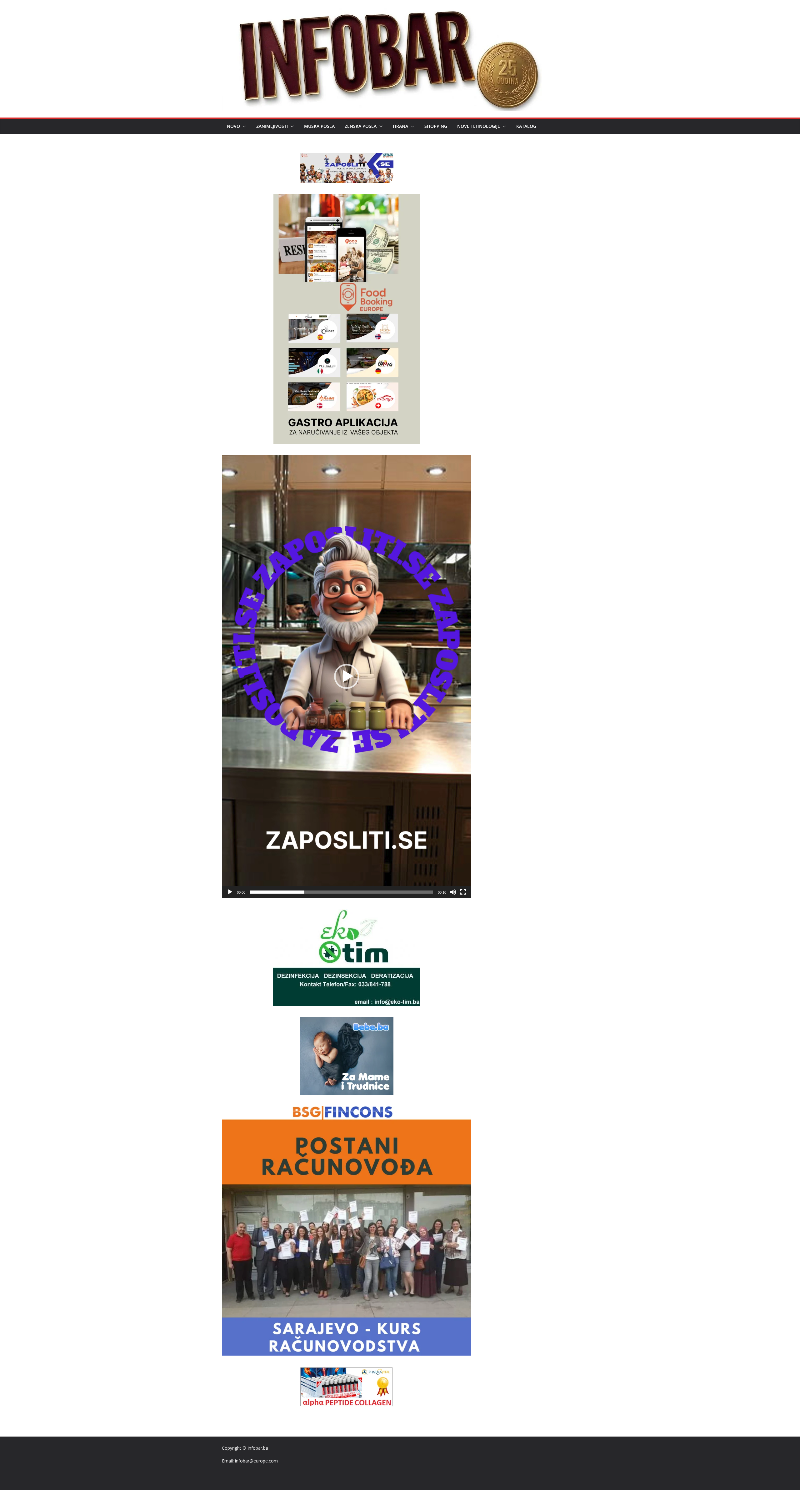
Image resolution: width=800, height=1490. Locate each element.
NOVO (233, 126)
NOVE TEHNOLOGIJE (478, 126)
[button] (243, 126)
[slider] (341, 892)
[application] (346, 676)
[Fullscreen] (463, 892)
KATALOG (526, 126)
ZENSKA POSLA (361, 126)
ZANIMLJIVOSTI (272, 126)
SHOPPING (435, 126)
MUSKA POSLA (319, 126)
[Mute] (453, 892)
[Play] (230, 892)
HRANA (400, 126)
